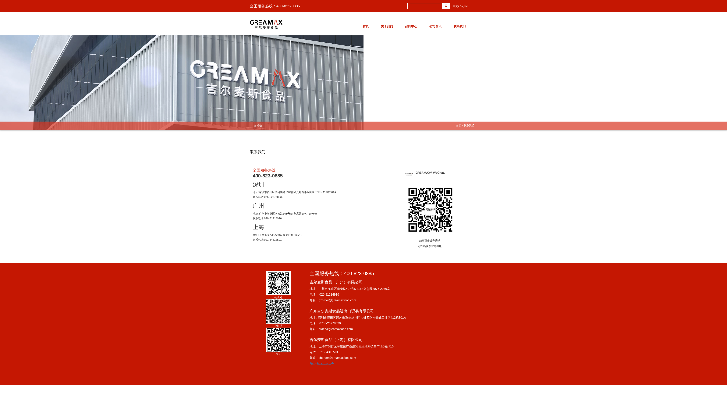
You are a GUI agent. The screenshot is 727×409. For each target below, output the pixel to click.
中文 (455, 6)
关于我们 (387, 26)
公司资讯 (435, 26)
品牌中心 (411, 26)
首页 (366, 26)
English (464, 6)
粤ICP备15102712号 (322, 363)
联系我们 (460, 26)
